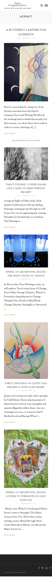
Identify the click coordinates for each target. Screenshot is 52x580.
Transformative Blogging (26, 141)
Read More (9, 134)
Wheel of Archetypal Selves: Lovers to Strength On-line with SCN (26, 496)
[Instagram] (50, 568)
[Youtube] (46, 568)
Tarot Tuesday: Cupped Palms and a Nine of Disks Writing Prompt (26, 188)
